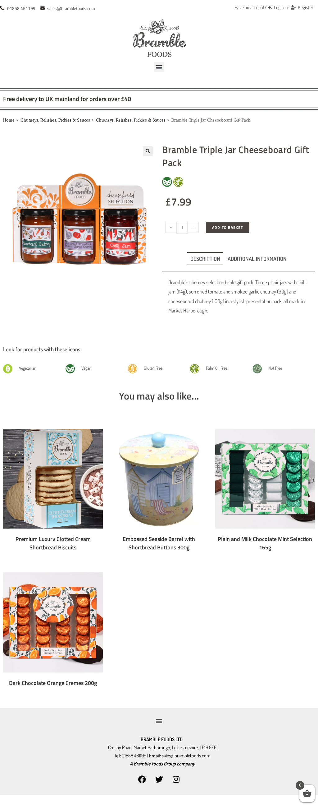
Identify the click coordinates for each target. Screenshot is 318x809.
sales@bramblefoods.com (186, 755)
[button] (159, 67)
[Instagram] (176, 779)
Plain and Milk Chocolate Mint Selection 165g (265, 543)
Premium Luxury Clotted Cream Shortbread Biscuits (53, 543)
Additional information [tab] (257, 258)
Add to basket (227, 227)
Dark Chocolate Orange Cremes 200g (53, 683)
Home (9, 120)
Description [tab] (205, 258)
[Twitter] (159, 779)
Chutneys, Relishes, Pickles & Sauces (55, 120)
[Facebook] (142, 779)
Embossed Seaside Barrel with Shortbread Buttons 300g (159, 543)
